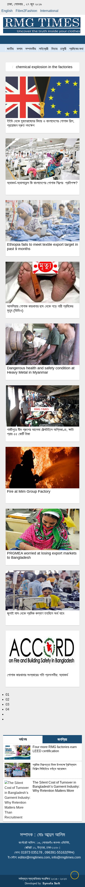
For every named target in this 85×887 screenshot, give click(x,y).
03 (7, 704)
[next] (7, 714)
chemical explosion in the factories (43, 67)
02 (7, 699)
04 (7, 709)
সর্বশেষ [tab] (23, 739)
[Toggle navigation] (5, 39)
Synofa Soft (51, 883)
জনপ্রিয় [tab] (62, 739)
